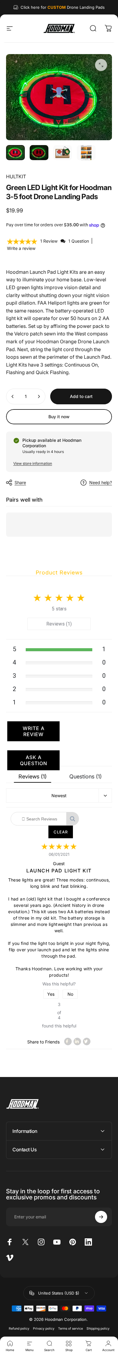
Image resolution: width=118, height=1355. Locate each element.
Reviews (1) (59, 624)
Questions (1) (85, 776)
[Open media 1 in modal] (101, 65)
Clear (61, 831)
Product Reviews (59, 572)
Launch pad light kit (59, 871)
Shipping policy (98, 1329)
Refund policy (19, 1329)
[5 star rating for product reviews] (59, 847)
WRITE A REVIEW (33, 731)
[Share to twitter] (86, 1041)
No (70, 994)
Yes (50, 994)
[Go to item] (15, 152)
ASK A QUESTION (33, 760)
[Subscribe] (101, 1217)
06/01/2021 (59, 854)
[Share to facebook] (68, 1041)
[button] (22, 241)
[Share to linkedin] (77, 1041)
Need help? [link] (100, 482)
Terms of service (70, 1329)
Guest (59, 863)
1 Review (49, 241)
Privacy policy (43, 1329)
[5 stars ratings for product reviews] (59, 596)
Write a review (21, 248)
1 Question (78, 241)
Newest (59, 795)
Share (20, 482)
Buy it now (59, 416)
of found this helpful (59, 1015)
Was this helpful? (59, 983)
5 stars (59, 609)
